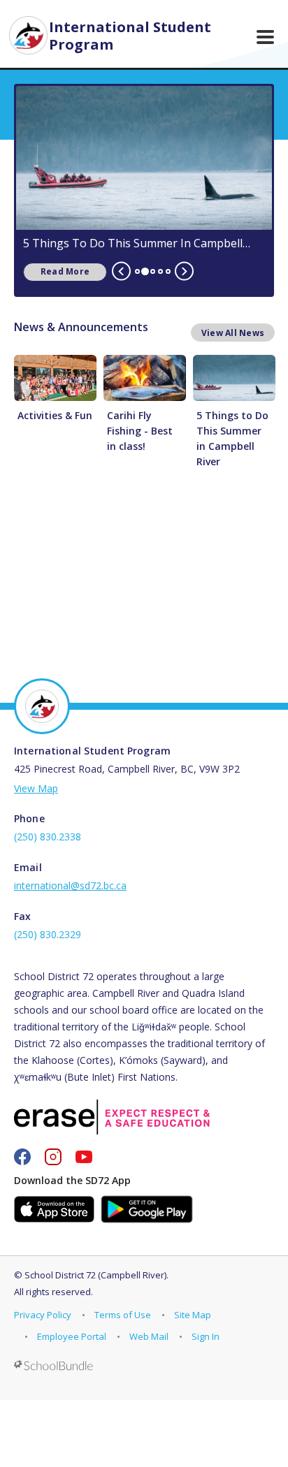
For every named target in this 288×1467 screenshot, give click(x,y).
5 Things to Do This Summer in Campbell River (133, 243)
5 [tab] (168, 271)
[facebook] (22, 1156)
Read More (56, 271)
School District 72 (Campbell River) (95, 1275)
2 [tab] (145, 271)
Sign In (205, 1336)
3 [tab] (152, 271)
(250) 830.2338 (47, 836)
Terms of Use (122, 1314)
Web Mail (148, 1336)
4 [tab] (160, 271)
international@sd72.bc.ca (70, 885)
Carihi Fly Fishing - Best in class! (140, 431)
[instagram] (53, 1156)
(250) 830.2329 (47, 934)
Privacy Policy (42, 1314)
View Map (36, 788)
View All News (232, 333)
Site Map (192, 1314)
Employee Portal (71, 1336)
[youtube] (83, 1156)
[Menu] (265, 37)
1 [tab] (137, 271)
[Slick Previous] (121, 271)
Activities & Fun (54, 415)
